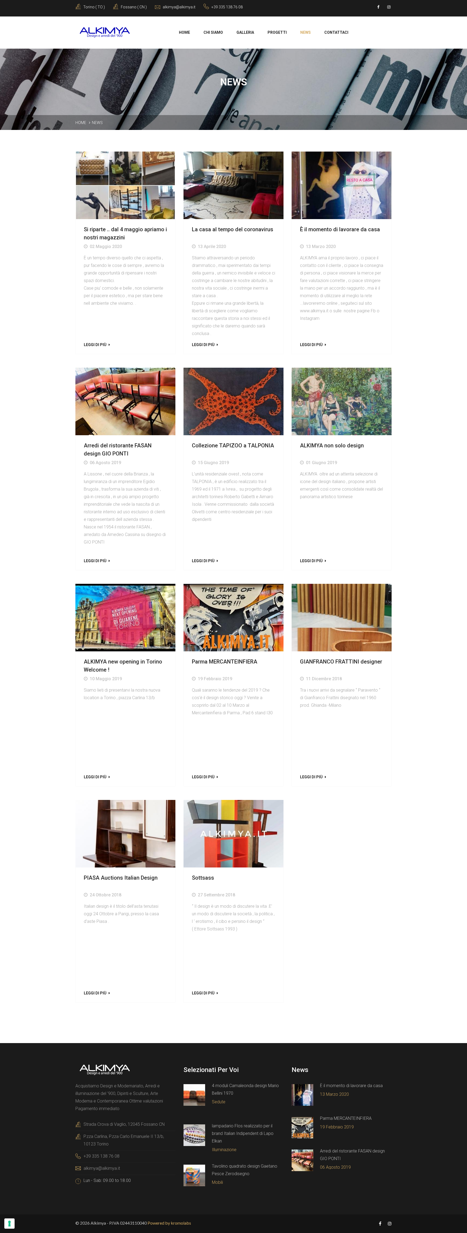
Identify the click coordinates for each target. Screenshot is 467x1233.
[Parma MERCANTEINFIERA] (234, 617)
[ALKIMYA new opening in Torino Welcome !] (125, 617)
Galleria (245, 32)
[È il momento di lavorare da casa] (342, 185)
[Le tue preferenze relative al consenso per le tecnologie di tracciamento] (9, 1223)
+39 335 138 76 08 (227, 7)
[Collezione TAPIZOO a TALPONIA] (234, 401)
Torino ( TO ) (94, 7)
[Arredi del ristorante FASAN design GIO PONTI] (125, 401)
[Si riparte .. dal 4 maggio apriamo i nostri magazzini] (125, 185)
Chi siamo (213, 32)
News (305, 32)
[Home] (104, 32)
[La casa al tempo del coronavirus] (234, 185)
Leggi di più (95, 345)
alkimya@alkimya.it (102, 1168)
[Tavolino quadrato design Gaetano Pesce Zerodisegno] (194, 1175)
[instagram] (389, 7)
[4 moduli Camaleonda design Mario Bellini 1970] (194, 1095)
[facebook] (378, 7)
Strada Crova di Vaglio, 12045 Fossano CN (124, 1124)
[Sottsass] (234, 834)
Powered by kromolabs (169, 1222)
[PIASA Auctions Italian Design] (125, 834)
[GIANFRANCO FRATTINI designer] (342, 617)
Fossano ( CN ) (134, 7)
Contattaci (336, 32)
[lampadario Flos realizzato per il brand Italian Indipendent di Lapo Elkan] (194, 1135)
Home (184, 32)
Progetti (277, 32)
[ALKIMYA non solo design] (342, 401)
